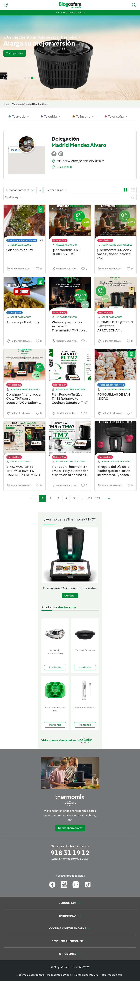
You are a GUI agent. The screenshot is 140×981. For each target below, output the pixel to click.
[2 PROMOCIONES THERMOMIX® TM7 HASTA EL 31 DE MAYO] (24, 441)
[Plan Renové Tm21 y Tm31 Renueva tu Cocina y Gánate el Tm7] (70, 368)
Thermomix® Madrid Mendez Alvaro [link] (30, 104)
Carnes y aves (14, 312)
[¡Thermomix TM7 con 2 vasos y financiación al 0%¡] (115, 224)
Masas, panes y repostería (111, 384)
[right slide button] (16, 77)
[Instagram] (76, 885)
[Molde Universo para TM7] (55, 690)
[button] (134, 5)
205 (97, 498)
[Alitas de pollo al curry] (24, 296)
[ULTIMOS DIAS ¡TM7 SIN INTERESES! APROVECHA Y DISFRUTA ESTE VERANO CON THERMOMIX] (115, 296)
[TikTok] (88, 885)
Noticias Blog (59, 240)
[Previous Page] (31, 498)
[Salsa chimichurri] (24, 224)
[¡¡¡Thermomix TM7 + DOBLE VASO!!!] (70, 224)
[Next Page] (109, 498)
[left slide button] (6, 77)
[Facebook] (52, 885)
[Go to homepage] (70, 5)
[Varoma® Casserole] (85, 633)
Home (6, 104)
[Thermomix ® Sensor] (85, 690)
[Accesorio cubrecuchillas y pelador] (55, 633)
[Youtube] (64, 885)
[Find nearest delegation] (6, 5)
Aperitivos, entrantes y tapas (22, 240)
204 (89, 498)
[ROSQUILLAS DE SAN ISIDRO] (115, 368)
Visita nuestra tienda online (68, 12)
